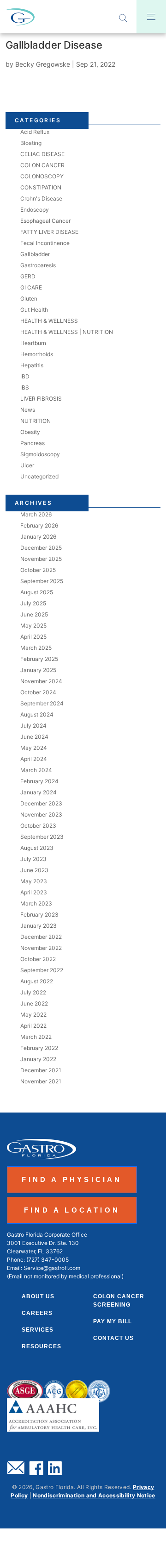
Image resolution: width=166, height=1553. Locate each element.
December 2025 (41, 547)
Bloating (31, 142)
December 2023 (41, 803)
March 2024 (36, 770)
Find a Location (72, 1210)
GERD (28, 276)
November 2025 (41, 558)
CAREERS (37, 1313)
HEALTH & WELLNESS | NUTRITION (66, 331)
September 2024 (42, 703)
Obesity (30, 431)
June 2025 (34, 614)
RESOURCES (41, 1346)
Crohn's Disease (41, 198)
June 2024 (34, 736)
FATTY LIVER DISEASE (49, 231)
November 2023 (41, 814)
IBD (25, 376)
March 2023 (36, 903)
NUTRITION (35, 420)
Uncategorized (39, 476)
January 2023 (38, 925)
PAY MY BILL (112, 1321)
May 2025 (33, 625)
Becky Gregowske (42, 64)
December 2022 (41, 936)
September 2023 (42, 836)
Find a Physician (72, 1179)
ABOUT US (38, 1296)
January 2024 (38, 792)
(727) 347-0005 (47, 1259)
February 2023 (39, 914)
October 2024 (38, 692)
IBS (24, 387)
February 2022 (39, 1047)
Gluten (28, 298)
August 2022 (36, 981)
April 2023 (33, 892)
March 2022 (36, 1036)
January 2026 (38, 536)
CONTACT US (113, 1338)
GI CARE (31, 287)
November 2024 (41, 681)
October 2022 (38, 959)
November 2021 (40, 1081)
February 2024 (39, 781)
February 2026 (39, 525)
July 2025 (33, 603)
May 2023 (33, 881)
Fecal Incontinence (45, 242)
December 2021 (40, 1070)
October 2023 (38, 825)
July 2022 (33, 992)
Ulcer (27, 465)
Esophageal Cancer (45, 220)
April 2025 (33, 636)
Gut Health (34, 309)
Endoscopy (34, 209)
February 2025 (39, 658)
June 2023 (34, 870)
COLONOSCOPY (42, 176)
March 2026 (36, 514)
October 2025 (38, 569)
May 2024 (33, 747)
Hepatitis (31, 365)
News (27, 409)
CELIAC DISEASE (42, 154)
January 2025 (38, 669)
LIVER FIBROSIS (41, 398)
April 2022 (33, 1025)
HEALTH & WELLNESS (49, 320)
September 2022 (41, 970)
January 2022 (38, 1059)
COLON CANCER (42, 165)
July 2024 (33, 725)
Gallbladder (35, 254)
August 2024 (36, 714)
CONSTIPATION (40, 187)
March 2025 (36, 647)
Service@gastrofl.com (52, 1267)
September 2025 (41, 581)
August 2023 (36, 847)
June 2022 (34, 1003)
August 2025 (36, 592)
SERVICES (37, 1330)
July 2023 (33, 858)
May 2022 (33, 1014)
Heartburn (33, 343)
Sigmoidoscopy (40, 454)
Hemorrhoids (36, 354)
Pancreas (32, 443)
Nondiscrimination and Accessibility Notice (94, 1495)
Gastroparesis (38, 265)
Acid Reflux (34, 131)
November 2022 (41, 947)
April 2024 (33, 758)
